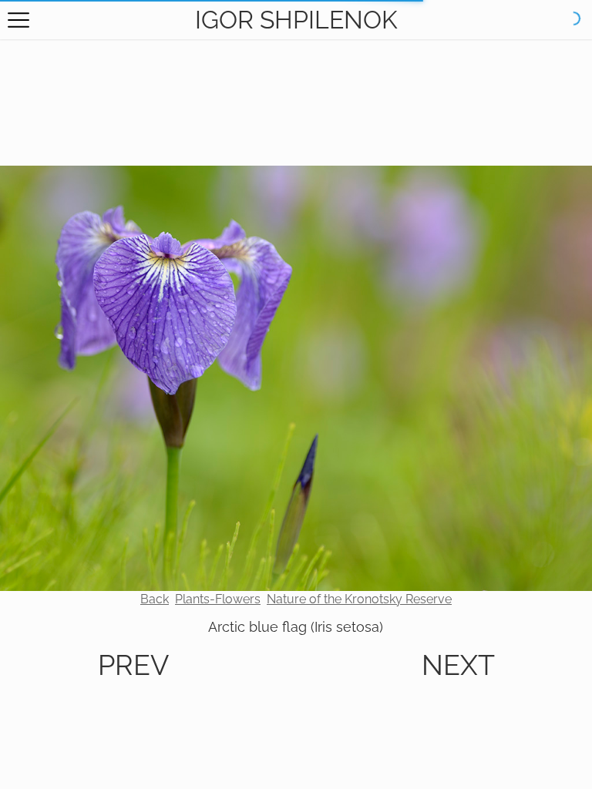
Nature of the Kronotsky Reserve (359, 599)
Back (154, 599)
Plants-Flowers (218, 599)
